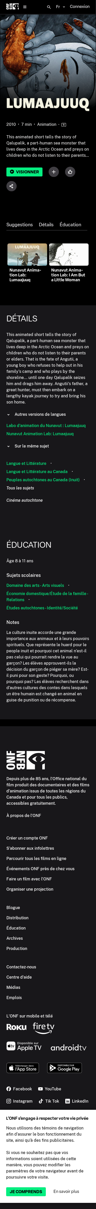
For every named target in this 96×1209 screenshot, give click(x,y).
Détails (46, 225)
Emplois (14, 997)
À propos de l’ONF (23, 815)
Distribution (17, 917)
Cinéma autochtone (24, 500)
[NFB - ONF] (12, 7)
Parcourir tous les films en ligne (36, 858)
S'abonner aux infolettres (30, 848)
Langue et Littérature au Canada (37, 471)
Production (16, 948)
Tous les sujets (20, 488)
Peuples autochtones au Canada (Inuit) (43, 479)
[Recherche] (49, 7)
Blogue (13, 907)
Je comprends (26, 1191)
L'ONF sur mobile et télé (29, 1016)
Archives (14, 938)
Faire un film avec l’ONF (29, 879)
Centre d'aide (19, 977)
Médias (13, 987)
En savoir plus (66, 1191)
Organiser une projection (29, 889)
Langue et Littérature (26, 463)
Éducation (70, 225)
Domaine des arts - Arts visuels (35, 585)
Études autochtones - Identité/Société (42, 608)
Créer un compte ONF (27, 838)
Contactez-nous (21, 967)
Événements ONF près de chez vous (40, 868)
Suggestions (19, 225)
